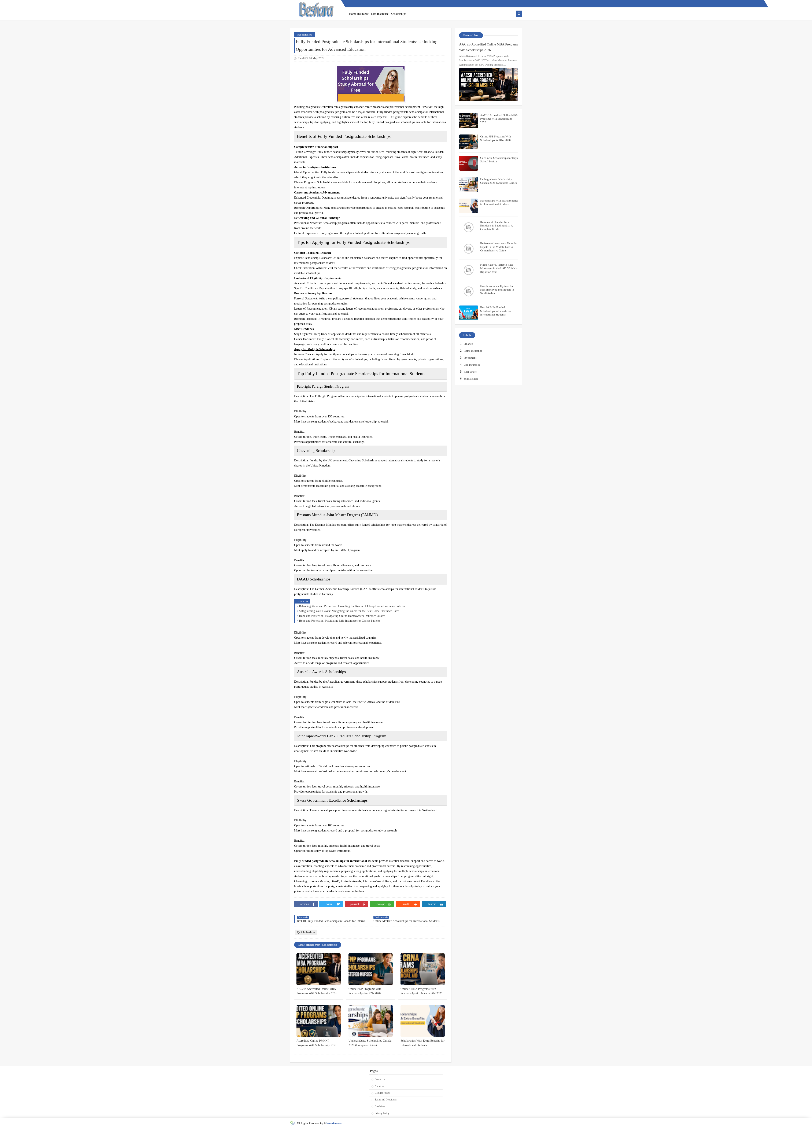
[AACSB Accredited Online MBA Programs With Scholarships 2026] (318, 969)
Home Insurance (359, 13)
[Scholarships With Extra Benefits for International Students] (423, 1021)
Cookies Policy (382, 1092)
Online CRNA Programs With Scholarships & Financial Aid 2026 (421, 991)
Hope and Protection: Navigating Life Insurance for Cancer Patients (339, 620)
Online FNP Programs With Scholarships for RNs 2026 (364, 991)
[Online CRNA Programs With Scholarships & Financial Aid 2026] (423, 969)
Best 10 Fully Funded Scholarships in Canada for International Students (495, 311)
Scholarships (398, 13)
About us (379, 1086)
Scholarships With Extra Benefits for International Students (422, 1043)
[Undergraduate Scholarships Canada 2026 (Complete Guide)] (370, 1021)
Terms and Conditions (386, 1099)
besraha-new (334, 1123)
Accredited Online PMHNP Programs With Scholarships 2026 (316, 1043)
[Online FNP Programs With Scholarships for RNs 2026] (370, 969)
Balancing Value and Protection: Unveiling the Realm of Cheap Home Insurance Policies (352, 606)
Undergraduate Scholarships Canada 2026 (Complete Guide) (369, 1043)
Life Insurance (379, 13)
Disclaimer (380, 1106)
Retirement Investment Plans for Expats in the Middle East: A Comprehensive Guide (498, 247)
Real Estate (470, 371)
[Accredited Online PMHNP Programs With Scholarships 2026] (318, 1021)
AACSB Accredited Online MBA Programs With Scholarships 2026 (316, 991)
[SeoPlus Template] (292, 1123)
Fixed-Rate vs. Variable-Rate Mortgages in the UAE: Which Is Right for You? (498, 268)
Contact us (380, 1079)
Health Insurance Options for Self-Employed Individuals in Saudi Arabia (497, 289)
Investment (470, 357)
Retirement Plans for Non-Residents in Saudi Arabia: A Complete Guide (496, 225)
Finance (468, 343)
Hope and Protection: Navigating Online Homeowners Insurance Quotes (342, 615)
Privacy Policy (382, 1113)
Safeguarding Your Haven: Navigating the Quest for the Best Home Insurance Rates (349, 611)
